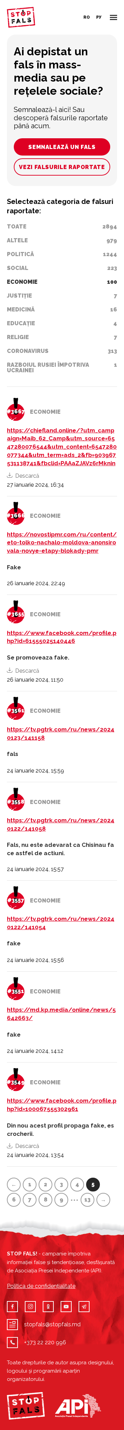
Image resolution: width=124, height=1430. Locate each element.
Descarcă (27, 476)
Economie (45, 412)
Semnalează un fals (62, 147)
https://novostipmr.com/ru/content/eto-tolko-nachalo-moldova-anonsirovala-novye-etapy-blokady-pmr (62, 542)
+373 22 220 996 (45, 1342)
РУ (99, 17)
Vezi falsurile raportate (62, 167)
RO (86, 17)
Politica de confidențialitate (41, 1286)
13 (87, 1199)
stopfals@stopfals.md (52, 1324)
